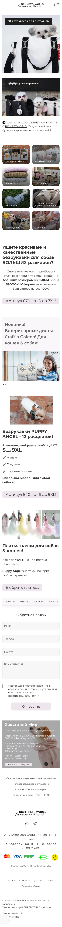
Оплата (50, 880)
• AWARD (10, 601)
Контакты (24, 880)
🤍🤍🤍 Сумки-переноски (23, 83)
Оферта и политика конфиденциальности (31, 778)
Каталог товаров (18, 764)
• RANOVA (38, 601)
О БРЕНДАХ (43, 795)
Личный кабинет (31, 886)
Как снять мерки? (23, 795)
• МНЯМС (24, 601)
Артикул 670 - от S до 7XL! (31, 301)
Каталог (12, 880)
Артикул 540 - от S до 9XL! (31, 494)
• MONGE (53, 601)
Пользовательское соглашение (31, 783)
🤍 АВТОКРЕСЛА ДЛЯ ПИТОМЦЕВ (28, 21)
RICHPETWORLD (16, 126)
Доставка (38, 880)
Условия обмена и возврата (31, 789)
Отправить (31, 706)
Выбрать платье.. (22, 587)
